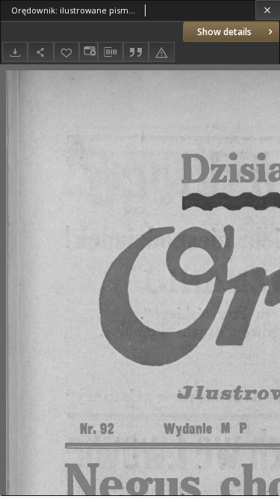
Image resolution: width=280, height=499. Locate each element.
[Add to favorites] (66, 52)
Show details (224, 31)
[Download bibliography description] (110, 52)
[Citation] (136, 52)
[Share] (40, 52)
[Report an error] (161, 52)
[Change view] (88, 52)
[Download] (15, 52)
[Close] (267, 10)
